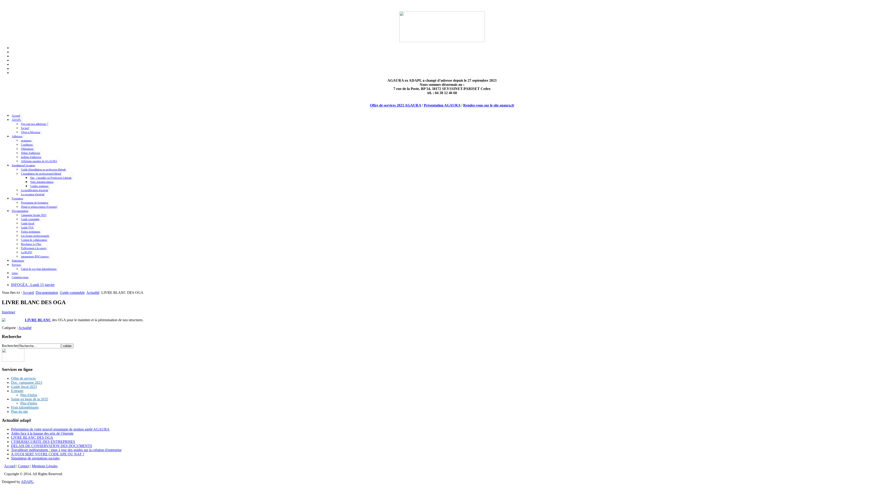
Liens (15, 273)
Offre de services (23, 378)
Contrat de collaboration (34, 240)
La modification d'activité (34, 190)
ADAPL (16, 119)
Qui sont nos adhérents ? (34, 124)
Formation (17, 198)
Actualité (92, 293)
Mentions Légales (45, 466)
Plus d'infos (28, 395)
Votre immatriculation (41, 182)
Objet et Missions (30, 132)
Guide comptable (30, 219)
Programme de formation (34, 202)
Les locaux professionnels (35, 235)
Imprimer (8, 312)
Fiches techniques (30, 231)
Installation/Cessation (23, 165)
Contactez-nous (20, 277)
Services (16, 264)
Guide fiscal (27, 223)
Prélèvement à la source (34, 248)
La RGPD (26, 252)
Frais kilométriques (25, 407)
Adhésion (17, 136)
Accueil (16, 115)
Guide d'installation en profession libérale (43, 169)
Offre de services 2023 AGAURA (395, 105)
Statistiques (18, 260)
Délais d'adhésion (30, 153)
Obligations (27, 148)
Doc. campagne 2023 (26, 382)
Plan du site (19, 411)
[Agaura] (13, 360)
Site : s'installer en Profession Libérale (51, 177)
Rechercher (10, 346)
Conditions (27, 144)
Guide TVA (27, 227)
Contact (23, 466)
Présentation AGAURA (442, 105)
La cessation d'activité (32, 194)
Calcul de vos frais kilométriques (39, 269)
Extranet (17, 391)
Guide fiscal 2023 (24, 387)
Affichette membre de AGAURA (39, 161)
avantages (26, 140)
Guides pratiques (39, 186)
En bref (25, 128)
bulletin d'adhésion (31, 157)
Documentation (20, 211)
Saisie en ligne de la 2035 (29, 399)
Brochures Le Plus (31, 244)
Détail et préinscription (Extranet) (39, 206)
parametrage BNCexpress (35, 256)
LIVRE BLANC (38, 320)
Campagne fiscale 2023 (33, 215)
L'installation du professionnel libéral (41, 173)
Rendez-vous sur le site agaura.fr (488, 105)
